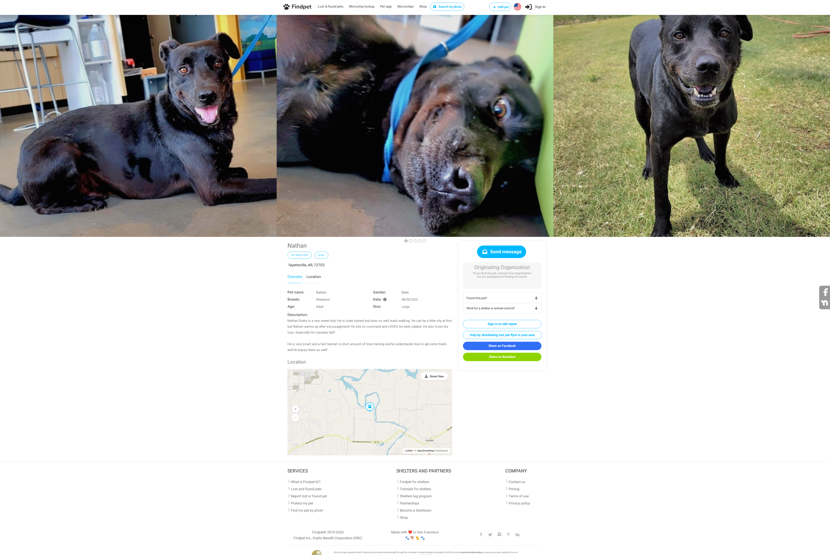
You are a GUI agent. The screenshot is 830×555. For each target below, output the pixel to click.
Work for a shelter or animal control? (490, 308)
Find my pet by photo (307, 510)
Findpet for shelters (414, 482)
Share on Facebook (502, 346)
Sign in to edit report (502, 324)
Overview (294, 276)
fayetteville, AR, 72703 (307, 265)
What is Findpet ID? (306, 482)
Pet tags (386, 6)
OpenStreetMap (425, 450)
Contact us (517, 482)
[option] (138, 126)
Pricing (514, 489)
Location (313, 276)
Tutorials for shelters (415, 489)
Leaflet (409, 450)
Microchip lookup (361, 6)
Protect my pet (302, 503)
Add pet (503, 7)
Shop (423, 6)
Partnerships (409, 503)
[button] (367, 402)
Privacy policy (519, 503)
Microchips (405, 6)
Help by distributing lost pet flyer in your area (502, 335)
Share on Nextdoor (502, 357)
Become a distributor (415, 510)
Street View (437, 376)
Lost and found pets (306, 489)
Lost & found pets (330, 6)
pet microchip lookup (472, 552)
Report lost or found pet (309, 496)
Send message (505, 251)
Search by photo (450, 7)
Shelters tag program (416, 496)
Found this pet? (476, 298)
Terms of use (519, 496)
